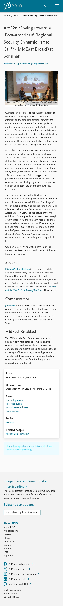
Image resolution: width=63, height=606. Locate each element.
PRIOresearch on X (18, 569)
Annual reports (11, 531)
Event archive (12, 411)
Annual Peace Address (17, 407)
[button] (57, 6)
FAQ (6, 552)
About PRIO (9, 527)
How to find (9, 541)
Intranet (7, 549)
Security (10, 422)
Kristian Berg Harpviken (17, 434)
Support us (9, 556)
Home (7, 16)
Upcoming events (14, 400)
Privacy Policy (10, 593)
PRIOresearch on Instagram (22, 574)
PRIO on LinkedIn (17, 579)
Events (16, 16)
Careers (7, 534)
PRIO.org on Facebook (19, 564)
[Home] (13, 6)
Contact (7, 545)
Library (7, 538)
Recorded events (14, 404)
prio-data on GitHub (18, 584)
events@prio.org (23, 450)
